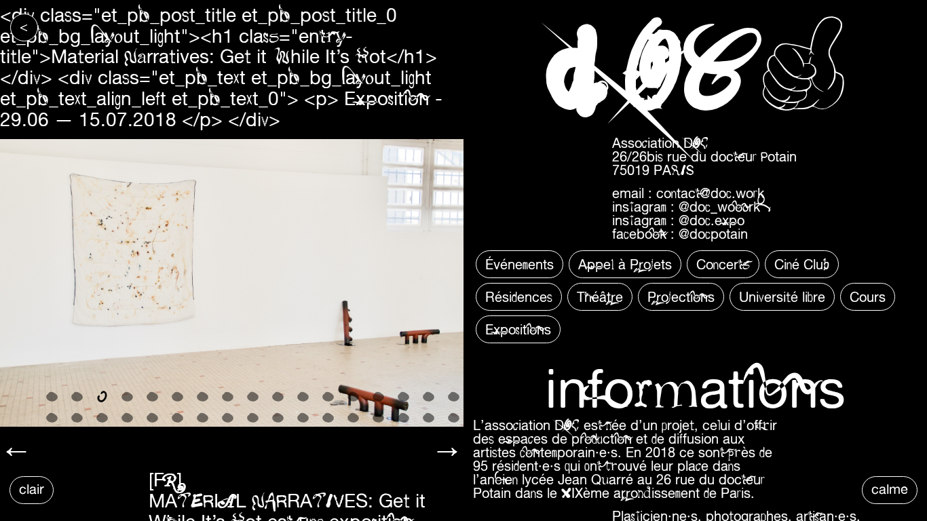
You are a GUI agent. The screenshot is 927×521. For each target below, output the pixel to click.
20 (77, 417)
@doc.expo (711, 220)
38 (77, 438)
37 (52, 438)
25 (202, 417)
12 (328, 396)
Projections (681, 297)
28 (278, 417)
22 (127, 417)
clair (31, 489)
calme (889, 489)
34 (428, 417)
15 (403, 396)
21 (102, 417)
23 (152, 417)
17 (453, 396)
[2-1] (231, 282)
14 (378, 396)
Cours (868, 297)
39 (102, 438)
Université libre (782, 297)
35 (453, 417)
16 (428, 396)
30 (328, 417)
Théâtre (600, 297)
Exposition (387, 98)
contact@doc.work (710, 193)
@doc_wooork (719, 206)
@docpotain (713, 234)
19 (52, 417)
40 (127, 438)
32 (378, 417)
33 (403, 417)
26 (227, 417)
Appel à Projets (625, 264)
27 (253, 417)
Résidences (518, 297)
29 (303, 417)
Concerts (723, 264)
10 (278, 396)
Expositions (518, 329)
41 (152, 438)
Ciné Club (801, 264)
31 (353, 417)
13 (353, 396)
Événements (519, 264)
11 (303, 396)
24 (177, 417)
